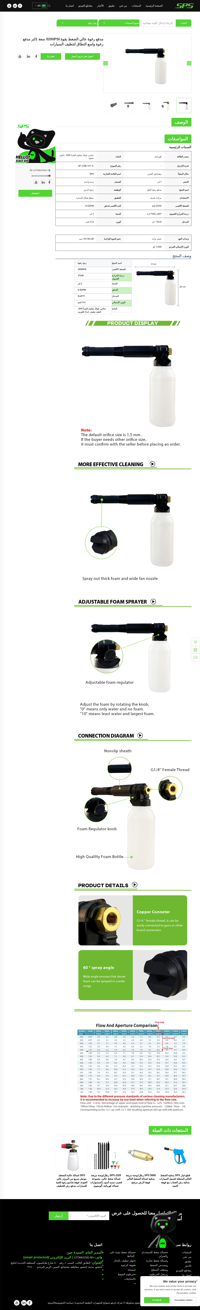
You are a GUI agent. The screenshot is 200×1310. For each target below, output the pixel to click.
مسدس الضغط (158, 1265)
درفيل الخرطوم (158, 1274)
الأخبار (100, 5)
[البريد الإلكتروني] (195, 657)
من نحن (123, 5)
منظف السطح (159, 1269)
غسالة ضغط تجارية (156, 1260)
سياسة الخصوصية (64, 1302)
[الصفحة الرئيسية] (184, 5)
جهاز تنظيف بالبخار (124, 1260)
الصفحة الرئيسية (154, 5)
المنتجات (136, 5)
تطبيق (111, 5)
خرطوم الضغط (126, 1274)
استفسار (35, 193)
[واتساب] (195, 649)
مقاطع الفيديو (85, 5)
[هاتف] (195, 642)
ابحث (183, 22)
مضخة (131, 1269)
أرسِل (59, 1216)
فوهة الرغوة (128, 1265)
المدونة (51, 1302)
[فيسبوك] (20, 6)
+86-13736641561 (39, 170)
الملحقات (129, 1278)
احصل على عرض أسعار (82, 56)
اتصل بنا (70, 5)
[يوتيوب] (9, 6)
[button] (105, 63)
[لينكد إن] (15, 6)
